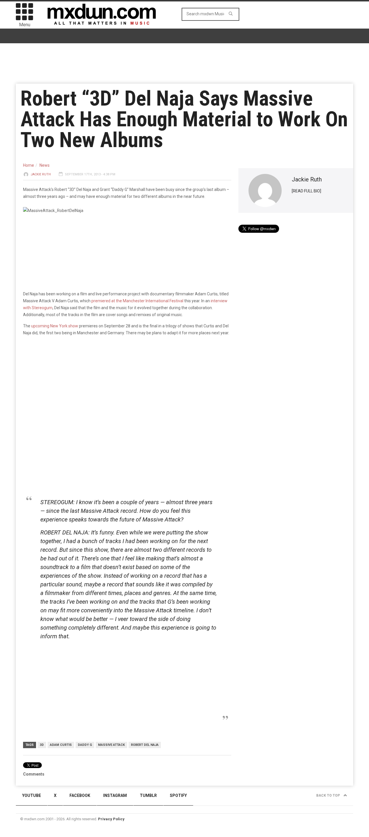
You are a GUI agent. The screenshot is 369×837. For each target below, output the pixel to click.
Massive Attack (111, 745)
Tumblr (148, 795)
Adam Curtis (61, 745)
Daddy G (85, 745)
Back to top (328, 795)
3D (42, 745)
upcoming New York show (54, 326)
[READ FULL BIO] (306, 191)
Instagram (115, 795)
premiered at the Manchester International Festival (137, 301)
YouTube (31, 795)
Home (28, 165)
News (44, 165)
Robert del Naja (145, 745)
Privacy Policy (111, 819)
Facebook (79, 795)
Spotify (178, 795)
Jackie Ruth (41, 174)
